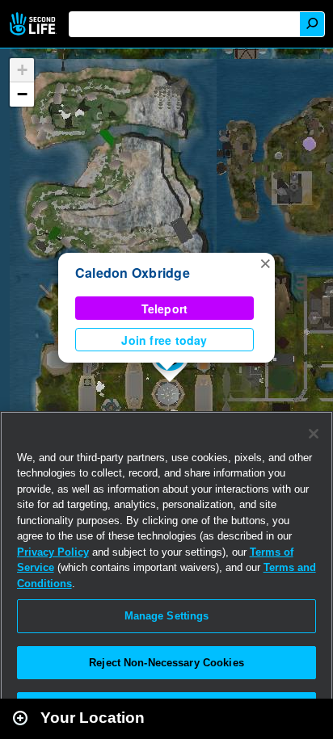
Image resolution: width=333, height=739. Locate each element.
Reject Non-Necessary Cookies (166, 663)
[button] (265, 262)
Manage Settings (166, 616)
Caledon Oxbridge (132, 272)
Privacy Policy (53, 552)
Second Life (34, 23)
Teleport (164, 308)
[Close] (313, 433)
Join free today (164, 340)
